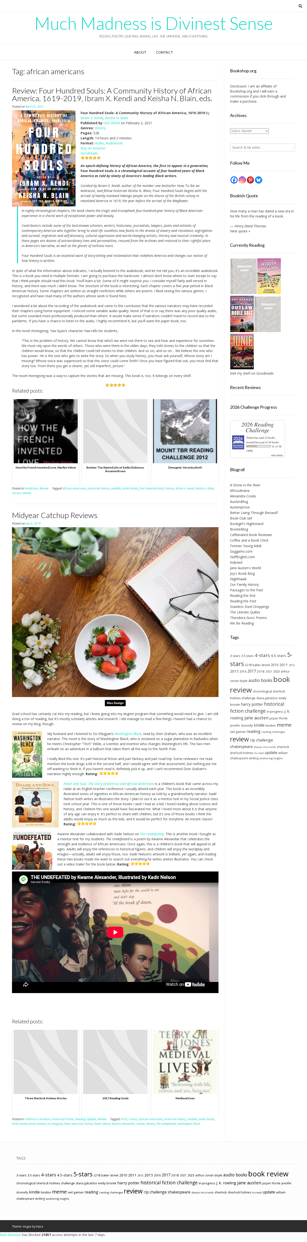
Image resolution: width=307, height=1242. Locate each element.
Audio (99, 143)
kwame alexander (123, 1124)
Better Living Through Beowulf (254, 512)
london (271, 725)
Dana (250, 438)
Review (44, 488)
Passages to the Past (246, 590)
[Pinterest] (250, 180)
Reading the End (242, 595)
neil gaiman (238, 732)
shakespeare (241, 746)
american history (99, 488)
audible (116, 488)
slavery (26, 493)
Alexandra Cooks (243, 496)
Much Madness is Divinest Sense (153, 23)
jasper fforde (278, 718)
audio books (130, 488)
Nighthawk (238, 579)
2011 (283, 664)
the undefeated (166, 1124)
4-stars (262, 655)
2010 (274, 664)
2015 (234, 671)
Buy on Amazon (93, 148)
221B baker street (257, 665)
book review (20, 1124)
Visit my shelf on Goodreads (252, 373)
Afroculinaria (239, 490)
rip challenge (261, 740)
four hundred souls (151, 488)
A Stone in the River (245, 485)
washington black (188, 1124)
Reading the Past (243, 601)
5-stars (133, 1119)
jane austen (256, 718)
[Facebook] (234, 180)
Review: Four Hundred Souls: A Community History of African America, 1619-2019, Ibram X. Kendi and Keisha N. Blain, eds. (112, 94)
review (140, 1124)
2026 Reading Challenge (257, 427)
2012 (292, 665)
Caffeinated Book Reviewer (251, 534)
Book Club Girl (241, 518)
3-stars (235, 656)
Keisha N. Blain (116, 118)
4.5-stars (278, 655)
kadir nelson (102, 1124)
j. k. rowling (226, 1183)
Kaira (39, 1226)
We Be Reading (242, 623)
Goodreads (89, 153)
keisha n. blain (204, 488)
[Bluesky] (258, 180)
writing (254, 758)
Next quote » (240, 231)
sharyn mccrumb (265, 747)
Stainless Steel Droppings (249, 606)
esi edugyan (55, 1124)
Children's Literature (37, 1119)
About (140, 52)
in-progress (275, 711)
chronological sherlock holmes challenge (45, 1183)
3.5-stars (247, 656)
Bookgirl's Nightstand (246, 523)
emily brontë (107, 1183)
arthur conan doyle (208, 1175)
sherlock (283, 747)
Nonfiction (31, 488)
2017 (251, 671)
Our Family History (244, 584)
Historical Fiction (63, 1119)
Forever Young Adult (246, 546)
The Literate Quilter (245, 612)
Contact (164, 52)
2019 (123, 1119)
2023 (276, 671)
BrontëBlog (239, 529)
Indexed (236, 562)
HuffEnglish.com (242, 557)
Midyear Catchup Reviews (54, 515)
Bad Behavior (10, 1234)
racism (16, 493)
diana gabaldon (267, 698)
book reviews (37, 1124)
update (271, 752)
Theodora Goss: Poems (248, 617)
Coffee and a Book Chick (249, 540)
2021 (269, 671)
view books (277, 455)
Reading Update (85, 1119)
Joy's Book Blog (242, 573)
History (100, 128)
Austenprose (240, 507)
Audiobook (114, 143)
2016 (243, 671)
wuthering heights (271, 758)
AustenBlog (239, 501)
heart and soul (73, 1124)
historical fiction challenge (257, 707)
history (169, 488)
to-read (259, 753)
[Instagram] (242, 180)
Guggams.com (241, 551)
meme (284, 724)
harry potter (252, 704)
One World (111, 123)
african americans (74, 488)
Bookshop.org (241, 91)
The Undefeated (152, 834)
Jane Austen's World (245, 568)
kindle (259, 725)
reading (253, 731)
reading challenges (273, 732)
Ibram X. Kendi (92, 118)
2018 (261, 671)
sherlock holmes (241, 753)
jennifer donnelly (241, 725)
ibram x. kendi (185, 488)
